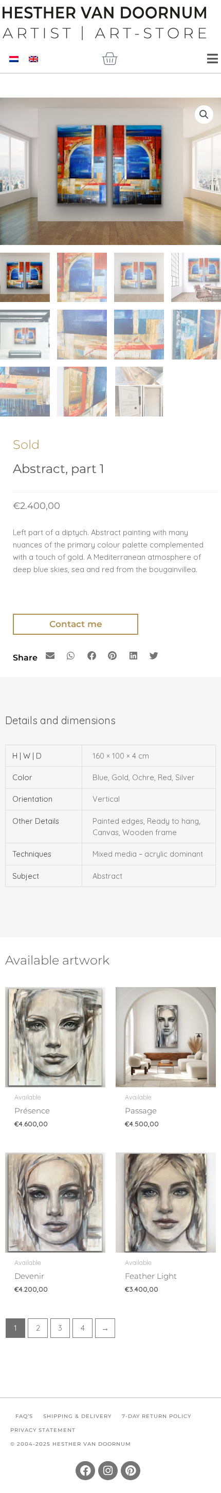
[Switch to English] (33, 59)
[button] (204, 114)
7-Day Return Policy (156, 1416)
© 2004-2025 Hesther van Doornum (70, 1444)
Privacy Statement (43, 1430)
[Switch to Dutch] (14, 59)
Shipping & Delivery (77, 1416)
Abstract (107, 876)
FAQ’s (24, 1416)
